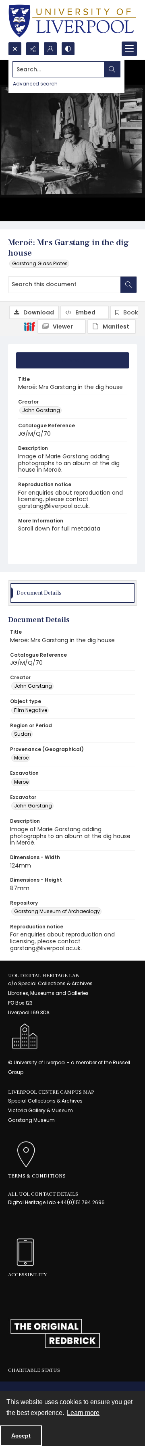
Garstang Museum (31, 1120)
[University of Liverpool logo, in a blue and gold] (72, 21)
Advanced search (35, 83)
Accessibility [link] (27, 1274)
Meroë (21, 757)
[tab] (72, 360)
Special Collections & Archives (45, 1100)
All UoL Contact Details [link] (43, 1194)
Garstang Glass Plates (40, 263)
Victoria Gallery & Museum (40, 1110)
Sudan (22, 733)
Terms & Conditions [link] (37, 1176)
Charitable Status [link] (34, 1370)
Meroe (21, 781)
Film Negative (30, 710)
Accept (21, 1435)
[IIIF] (29, 326)
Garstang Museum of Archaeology (57, 911)
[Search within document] (128, 285)
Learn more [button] (83, 1412)
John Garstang (41, 410)
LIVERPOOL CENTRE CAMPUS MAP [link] (51, 1092)
